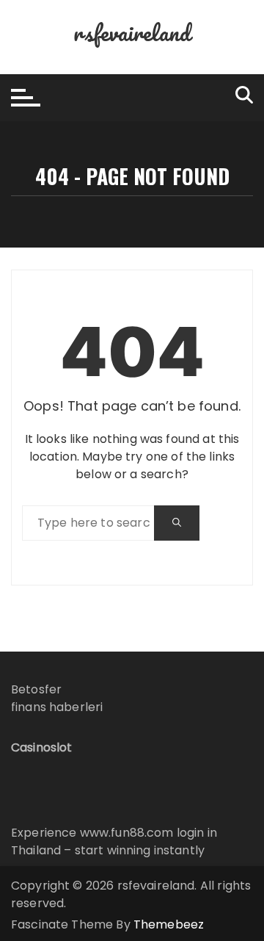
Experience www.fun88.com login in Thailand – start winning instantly (114, 841)
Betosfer (36, 689)
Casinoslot (42, 747)
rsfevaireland (132, 33)
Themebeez (168, 924)
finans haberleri (57, 707)
